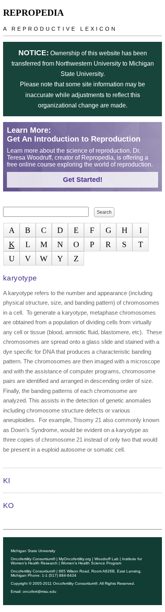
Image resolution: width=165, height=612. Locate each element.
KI (6, 481)
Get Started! (82, 179)
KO (8, 505)
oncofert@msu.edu (39, 591)
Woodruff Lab (106, 559)
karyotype (20, 278)
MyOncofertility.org (75, 559)
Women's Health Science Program (91, 563)
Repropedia (33, 13)
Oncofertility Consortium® (33, 559)
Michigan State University (33, 551)
